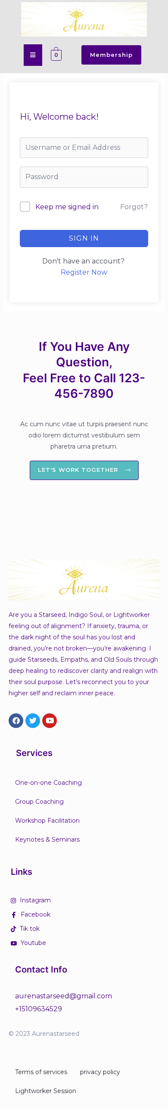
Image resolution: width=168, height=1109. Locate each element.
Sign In (84, 238)
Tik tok (29, 928)
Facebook (34, 914)
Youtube (32, 943)
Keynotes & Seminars (47, 839)
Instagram (34, 900)
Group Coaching (39, 801)
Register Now (84, 272)
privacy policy (100, 1072)
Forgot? (134, 207)
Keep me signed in (67, 207)
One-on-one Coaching (48, 783)
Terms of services (41, 1072)
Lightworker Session (45, 1091)
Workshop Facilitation (47, 820)
